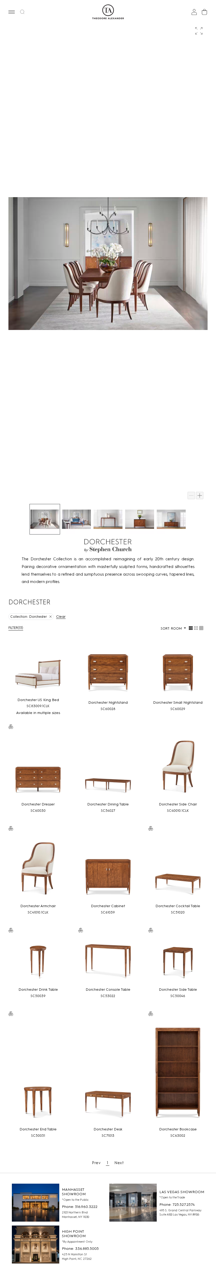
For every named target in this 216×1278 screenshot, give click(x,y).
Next (119, 1162)
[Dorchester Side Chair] (178, 766)
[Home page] (108, 12)
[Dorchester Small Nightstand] (178, 672)
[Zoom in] (199, 495)
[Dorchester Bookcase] (178, 1072)
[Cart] (204, 12)
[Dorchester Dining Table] (108, 766)
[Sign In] (194, 12)
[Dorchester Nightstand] (108, 672)
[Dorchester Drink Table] (38, 960)
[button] (11, 12)
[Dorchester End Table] (38, 1072)
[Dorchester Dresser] (38, 766)
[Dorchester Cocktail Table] (178, 867)
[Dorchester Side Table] (178, 960)
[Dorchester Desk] (108, 1072)
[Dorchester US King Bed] (38, 670)
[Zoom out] (191, 495)
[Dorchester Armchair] (38, 867)
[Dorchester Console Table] (108, 960)
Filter (15, 628)
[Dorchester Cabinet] (108, 867)
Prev (96, 1162)
